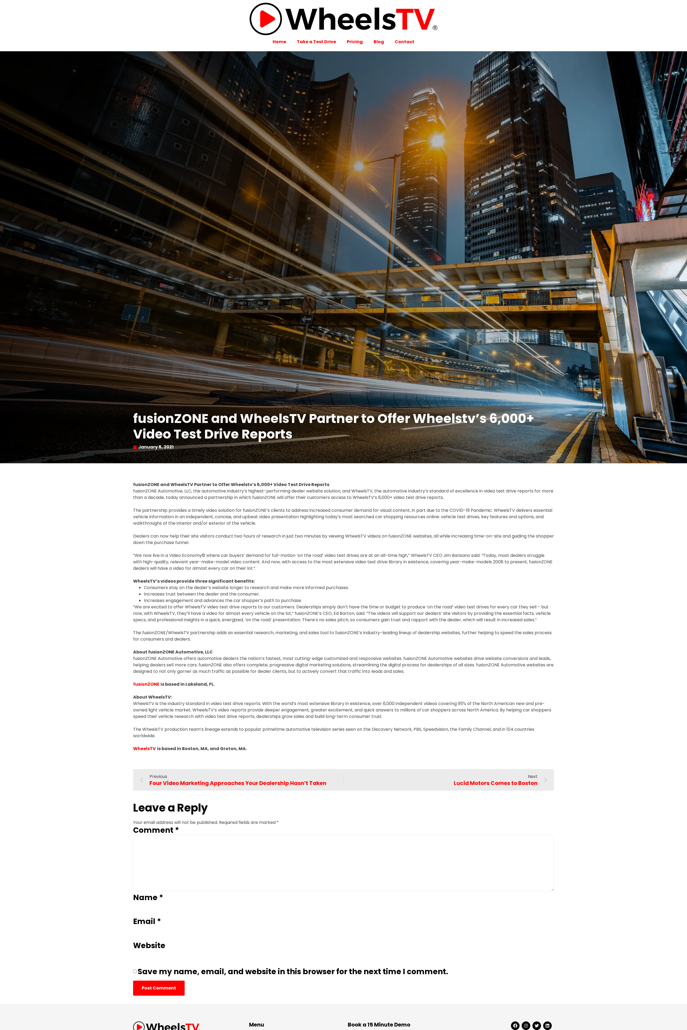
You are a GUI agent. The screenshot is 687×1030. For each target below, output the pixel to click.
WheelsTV (144, 749)
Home (279, 42)
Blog (379, 42)
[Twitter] (536, 1025)
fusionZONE (146, 684)
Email (147, 921)
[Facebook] (515, 1025)
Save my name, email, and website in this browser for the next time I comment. (293, 971)
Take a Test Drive (316, 42)
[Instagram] (526, 1025)
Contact (404, 42)
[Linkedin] (547, 1025)
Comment (156, 830)
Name (148, 897)
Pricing (355, 42)
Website (149, 945)
